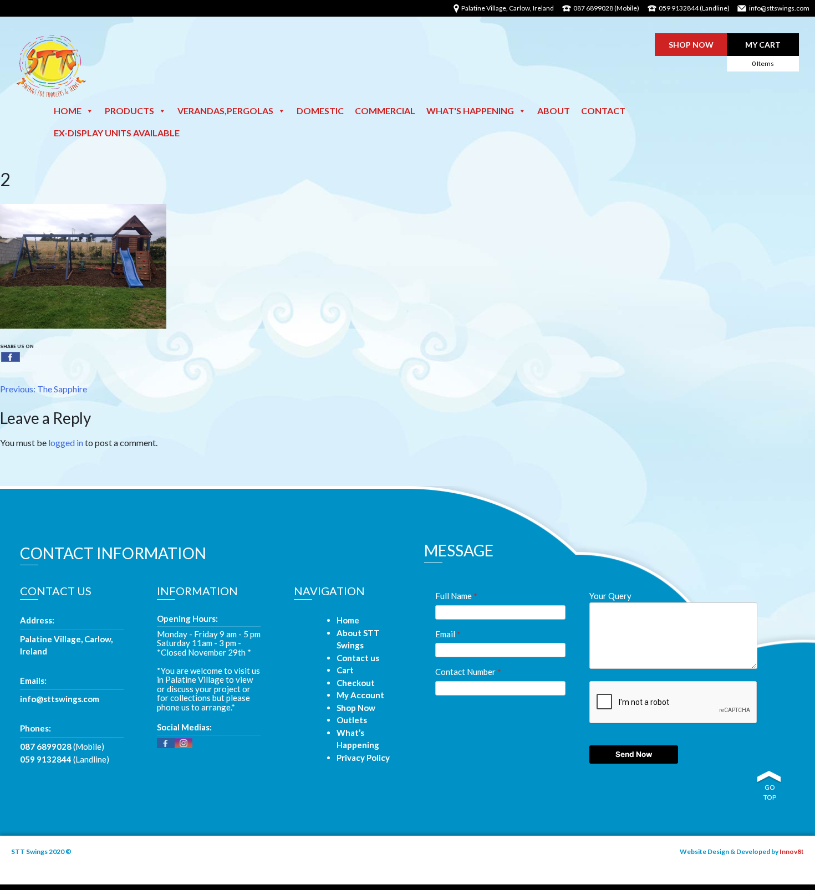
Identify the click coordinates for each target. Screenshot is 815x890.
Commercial (385, 110)
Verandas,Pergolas (225, 110)
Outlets (352, 720)
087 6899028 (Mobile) (606, 8)
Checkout (356, 683)
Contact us (358, 658)
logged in (65, 442)
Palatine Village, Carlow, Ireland (66, 645)
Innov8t (792, 851)
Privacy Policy (363, 758)
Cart (345, 670)
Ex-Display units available (117, 132)
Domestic (320, 110)
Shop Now (356, 708)
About (553, 110)
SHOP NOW (691, 44)
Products (129, 110)
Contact (603, 110)
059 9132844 (46, 759)
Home (67, 110)
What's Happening (470, 110)
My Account (360, 695)
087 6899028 (46, 746)
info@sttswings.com (779, 8)
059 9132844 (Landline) (694, 8)
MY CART (763, 54)
